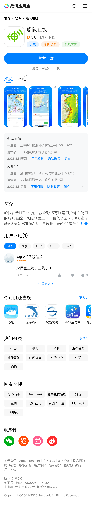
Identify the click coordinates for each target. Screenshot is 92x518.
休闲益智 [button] (35, 357)
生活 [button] (78, 357)
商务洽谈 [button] (64, 461)
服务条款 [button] (49, 461)
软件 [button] (18, 18)
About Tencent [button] (29, 461)
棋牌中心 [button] (57, 357)
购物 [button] (14, 367)
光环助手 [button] (14, 394)
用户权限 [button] (40, 465)
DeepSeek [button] (35, 394)
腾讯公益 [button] (10, 465)
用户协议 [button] (10, 470)
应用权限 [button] (37, 158)
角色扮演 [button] (78, 348)
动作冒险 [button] (14, 357)
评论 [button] (21, 78)
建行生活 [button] (35, 403)
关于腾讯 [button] (10, 461)
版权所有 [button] (25, 465)
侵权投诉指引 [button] (73, 465)
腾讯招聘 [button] (78, 461)
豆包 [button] (14, 403)
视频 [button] (35, 348)
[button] (17, 6)
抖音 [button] (78, 394)
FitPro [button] (14, 412)
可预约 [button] (13, 348)
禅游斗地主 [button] (57, 403)
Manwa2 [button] (78, 403)
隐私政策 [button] (54, 158)
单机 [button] (57, 348)
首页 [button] (7, 18)
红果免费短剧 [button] (56, 394)
